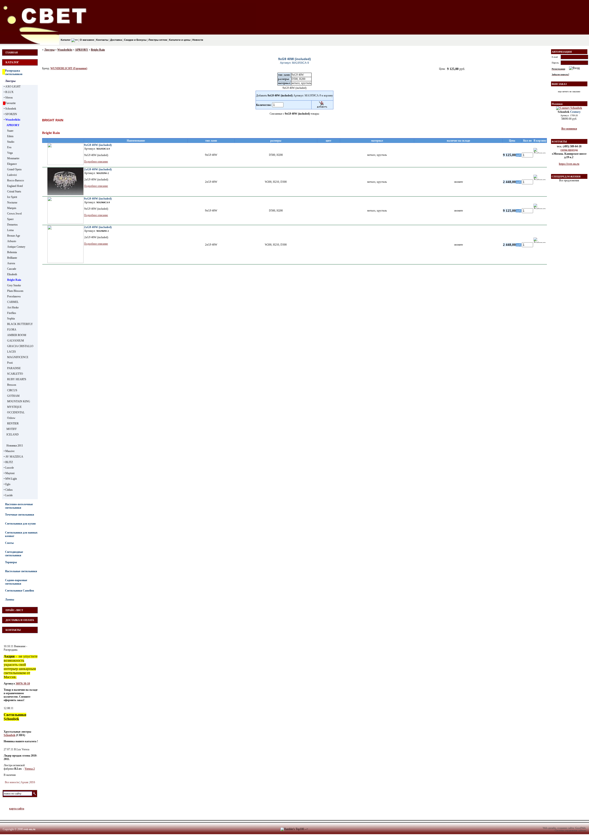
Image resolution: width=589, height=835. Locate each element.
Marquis (11, 208)
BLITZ (9, 462)
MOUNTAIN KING (18, 401)
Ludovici (12, 175)
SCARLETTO (15, 373)
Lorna (10, 230)
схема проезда (569, 149)
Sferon (9, 97)
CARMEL (13, 302)
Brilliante (12, 257)
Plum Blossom (15, 291)
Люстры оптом (157, 39)
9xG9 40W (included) (98, 145)
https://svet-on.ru (569, 163)
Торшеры (11, 562)
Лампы (9, 599)
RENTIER (13, 423)
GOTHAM (13, 395)
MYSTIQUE (14, 407)
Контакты (101, 39)
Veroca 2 (30, 768)
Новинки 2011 (14, 445)
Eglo (7, 484)
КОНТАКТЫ (13, 630)
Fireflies (11, 313)
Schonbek (10, 108)
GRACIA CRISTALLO (20, 346)
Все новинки (569, 128)
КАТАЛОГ (12, 62)
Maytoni (9, 473)
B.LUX (9, 92)
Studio (10, 141)
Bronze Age (13, 235)
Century (569, 111)
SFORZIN (11, 114)
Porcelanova (13, 296)
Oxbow (11, 418)
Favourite (10, 103)
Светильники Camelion (19, 590)
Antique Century (16, 246)
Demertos (12, 224)
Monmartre (13, 158)
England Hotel (15, 186)
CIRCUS (12, 390)
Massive (9, 451)
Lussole (9, 467)
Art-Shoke (13, 307)
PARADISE (14, 368)
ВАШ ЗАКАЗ (559, 84)
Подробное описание (96, 161)
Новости (197, 39)
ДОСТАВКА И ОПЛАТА (20, 620)
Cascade (11, 268)
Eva (9, 147)
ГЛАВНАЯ (12, 52)
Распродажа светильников (13, 72)
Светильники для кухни (20, 523)
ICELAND (12, 434)
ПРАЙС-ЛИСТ (14, 610)
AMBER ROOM (16, 335)
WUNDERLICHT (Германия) (68, 68)
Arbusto (11, 241)
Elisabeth (12, 274)
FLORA (11, 329)
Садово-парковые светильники (16, 582)
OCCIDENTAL (16, 412)
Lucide (9, 495)
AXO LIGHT (12, 86)
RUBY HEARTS (16, 379)
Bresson (11, 384)
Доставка (116, 39)
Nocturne (12, 202)
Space (10, 219)
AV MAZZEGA (14, 456)
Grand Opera (14, 169)
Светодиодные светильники (14, 553)
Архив (24, 782)
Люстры (10, 81)
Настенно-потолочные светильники (19, 506)
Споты (9, 543)
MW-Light (11, 478)
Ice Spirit (12, 197)
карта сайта (16, 808)
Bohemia (12, 252)
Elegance (12, 163)
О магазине (86, 39)
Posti (10, 362)
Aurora (11, 263)
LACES (11, 351)
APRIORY (13, 125)
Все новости (12, 782)
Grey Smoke (14, 285)
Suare (10, 130)
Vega (10, 152)
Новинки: (557, 103)
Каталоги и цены (179, 39)
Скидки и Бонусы (134, 39)
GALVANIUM (15, 340)
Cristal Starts (14, 191)
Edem (10, 136)
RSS (32, 782)
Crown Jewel (14, 213)
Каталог (65, 39)
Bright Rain (14, 279)
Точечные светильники (19, 514)
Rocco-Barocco (15, 180)
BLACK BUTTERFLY (20, 324)
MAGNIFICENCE (17, 357)
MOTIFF (11, 429)
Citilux (9, 489)
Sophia (11, 318)
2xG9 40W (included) (98, 169)
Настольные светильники (21, 571)
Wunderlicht (12, 119)
